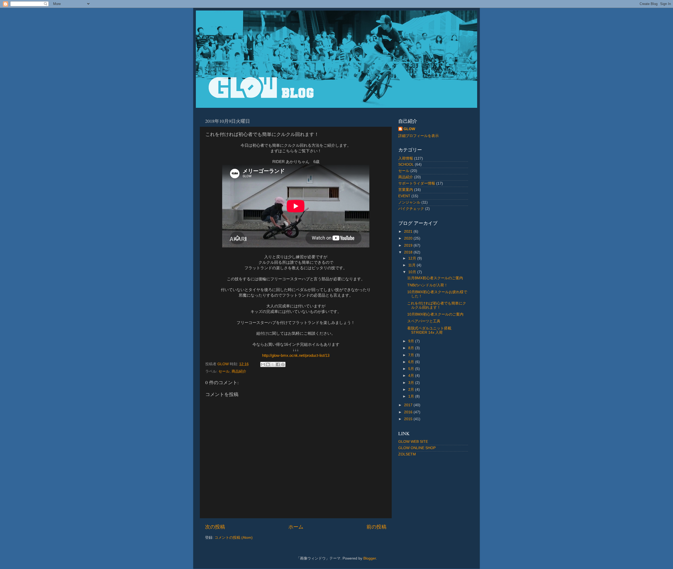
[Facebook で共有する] (278, 364)
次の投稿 (215, 527)
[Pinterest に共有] (282, 364)
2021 (409, 231)
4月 (411, 376)
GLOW (409, 129)
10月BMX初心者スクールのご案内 (435, 314)
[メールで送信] (263, 364)
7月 (411, 355)
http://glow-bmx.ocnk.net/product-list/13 (295, 355)
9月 (411, 341)
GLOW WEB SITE (413, 442)
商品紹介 (239, 371)
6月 (411, 362)
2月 (411, 390)
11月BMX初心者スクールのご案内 (435, 278)
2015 (409, 419)
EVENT (404, 196)
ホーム (295, 527)
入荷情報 (405, 158)
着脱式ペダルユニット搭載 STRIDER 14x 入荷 (429, 330)
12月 (412, 258)
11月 (412, 265)
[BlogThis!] (268, 364)
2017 (409, 405)
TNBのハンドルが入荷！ (427, 285)
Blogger (369, 558)
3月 (411, 383)
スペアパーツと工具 (423, 321)
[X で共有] (273, 364)
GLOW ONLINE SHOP (417, 448)
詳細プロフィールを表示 (418, 136)
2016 (409, 412)
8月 (411, 348)
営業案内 (405, 190)
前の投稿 (376, 527)
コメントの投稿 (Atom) (234, 538)
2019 (409, 245)
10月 (412, 272)
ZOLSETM (407, 454)
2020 (409, 238)
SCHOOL (406, 164)
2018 (409, 252)
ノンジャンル (409, 202)
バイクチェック (411, 209)
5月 (411, 369)
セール (224, 371)
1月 (411, 396)
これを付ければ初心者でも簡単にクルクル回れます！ (436, 305)
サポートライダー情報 (416, 183)
